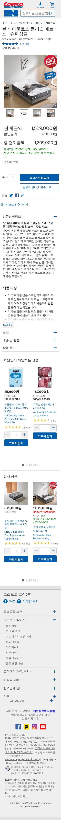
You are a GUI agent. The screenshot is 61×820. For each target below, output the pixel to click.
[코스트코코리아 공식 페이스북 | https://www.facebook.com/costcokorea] (18, 727)
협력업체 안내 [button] (12, 688)
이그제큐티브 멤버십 (18, 636)
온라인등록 (12, 641)
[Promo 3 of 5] (30, 465)
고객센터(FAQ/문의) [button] (17, 671)
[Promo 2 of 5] (26, 465)
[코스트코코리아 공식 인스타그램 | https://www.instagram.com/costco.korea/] (35, 727)
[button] (52, 13)
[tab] (30, 611)
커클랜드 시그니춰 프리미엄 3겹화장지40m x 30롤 (16, 408)
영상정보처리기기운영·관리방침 (30, 714)
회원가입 (11, 625)
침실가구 (38, 22)
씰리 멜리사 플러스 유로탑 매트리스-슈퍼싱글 (15, 524)
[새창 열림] (8, 769)
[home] (13, 5)
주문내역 (11, 652)
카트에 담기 (16, 443)
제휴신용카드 (14, 658)
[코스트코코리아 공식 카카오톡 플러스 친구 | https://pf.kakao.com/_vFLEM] (27, 727)
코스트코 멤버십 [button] (14, 620)
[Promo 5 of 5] (38, 465)
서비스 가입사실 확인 (16, 796)
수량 (4, 177)
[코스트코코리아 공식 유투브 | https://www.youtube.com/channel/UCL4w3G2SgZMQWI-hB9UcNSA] (43, 727)
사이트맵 (11, 711)
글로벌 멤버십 (14, 663)
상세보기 (8, 324)
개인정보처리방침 (44, 711)
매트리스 (50, 22)
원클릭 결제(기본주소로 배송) (40, 187)
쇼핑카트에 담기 (39, 178)
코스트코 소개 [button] (12, 611)
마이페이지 (12, 647)
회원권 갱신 (13, 631)
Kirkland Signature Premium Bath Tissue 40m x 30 (15, 419)
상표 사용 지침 (30, 718)
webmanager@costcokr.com (22, 759)
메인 (4, 22)
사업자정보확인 (37, 763)
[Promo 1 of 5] (23, 465)
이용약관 (25, 711)
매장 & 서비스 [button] (12, 680)
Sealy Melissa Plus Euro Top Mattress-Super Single (14, 535)
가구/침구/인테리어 (20, 22)
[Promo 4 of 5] (34, 465)
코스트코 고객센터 (18, 594)
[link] (11, 195)
